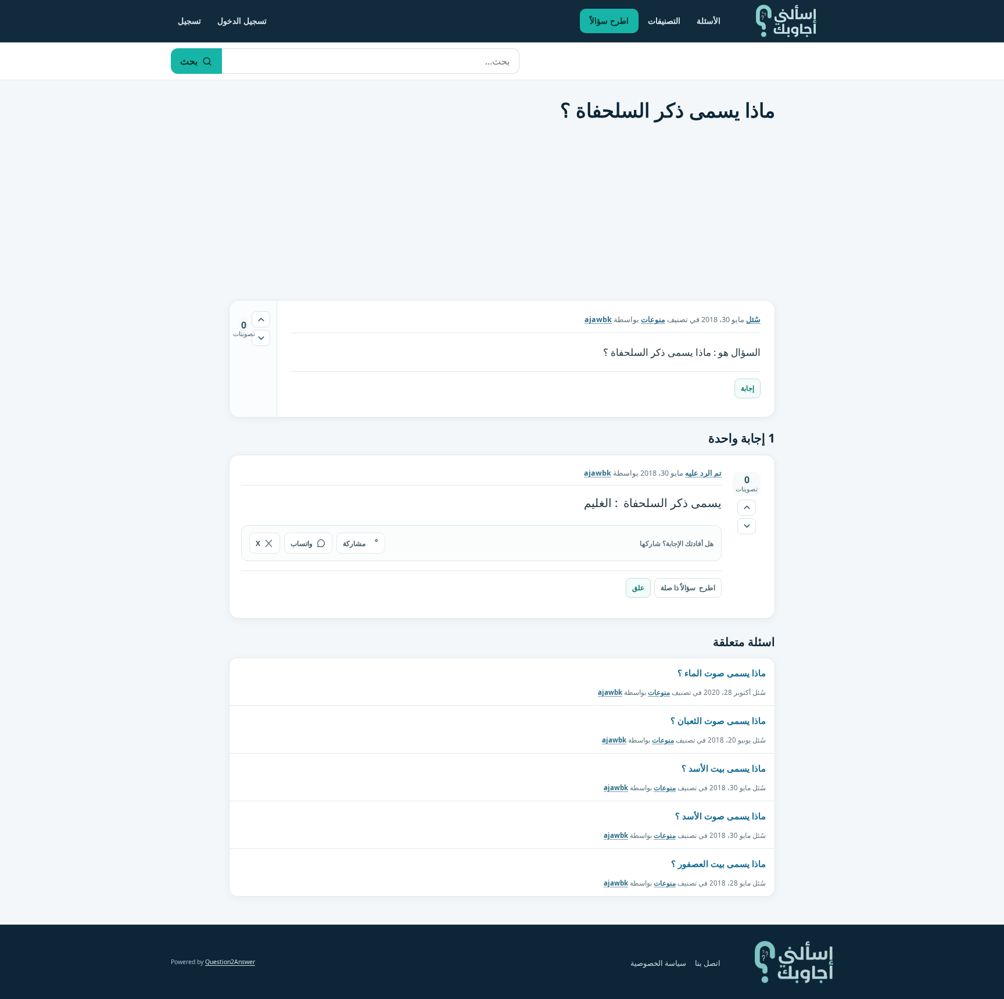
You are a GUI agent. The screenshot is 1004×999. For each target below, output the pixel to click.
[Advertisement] (502, 215)
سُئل (753, 319)
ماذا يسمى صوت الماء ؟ (721, 673)
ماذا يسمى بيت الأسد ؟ (724, 768)
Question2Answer (230, 962)
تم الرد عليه (703, 473)
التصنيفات (664, 20)
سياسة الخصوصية (658, 963)
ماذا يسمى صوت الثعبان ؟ (718, 720)
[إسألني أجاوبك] (786, 21)
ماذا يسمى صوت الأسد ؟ (720, 816)
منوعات (653, 319)
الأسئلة (708, 20)
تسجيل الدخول (242, 20)
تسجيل (189, 20)
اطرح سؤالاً (609, 20)
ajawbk (610, 692)
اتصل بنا (707, 963)
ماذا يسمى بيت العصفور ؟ (718, 863)
